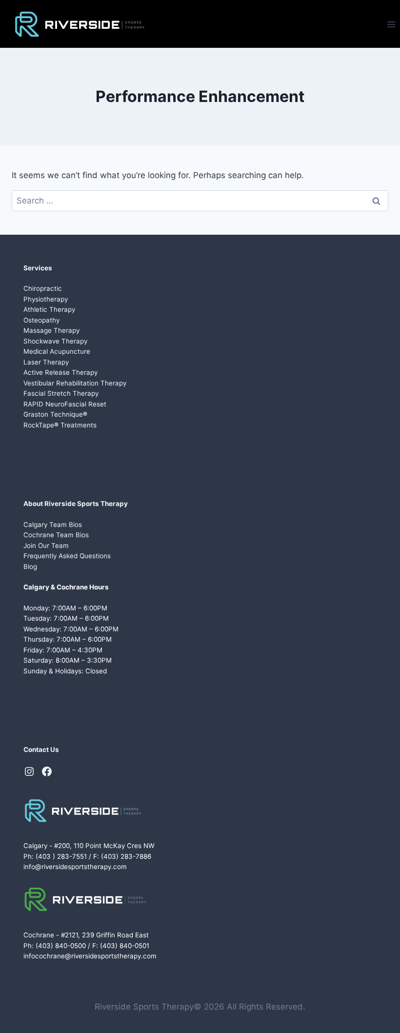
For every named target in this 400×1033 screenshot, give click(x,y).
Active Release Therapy (60, 372)
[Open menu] (391, 24)
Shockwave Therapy (55, 341)
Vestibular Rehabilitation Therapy (74, 383)
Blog (30, 566)
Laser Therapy (46, 362)
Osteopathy (41, 320)
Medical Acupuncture (56, 351)
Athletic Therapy (49, 309)
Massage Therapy (51, 330)
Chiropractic (42, 288)
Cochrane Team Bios (56, 535)
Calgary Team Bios (52, 524)
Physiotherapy (45, 299)
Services (37, 268)
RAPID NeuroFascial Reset (64, 404)
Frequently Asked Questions (67, 556)
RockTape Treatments (60, 425)
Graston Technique (55, 414)
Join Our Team (46, 545)
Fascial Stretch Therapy (61, 393)
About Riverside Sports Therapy (75, 503)
